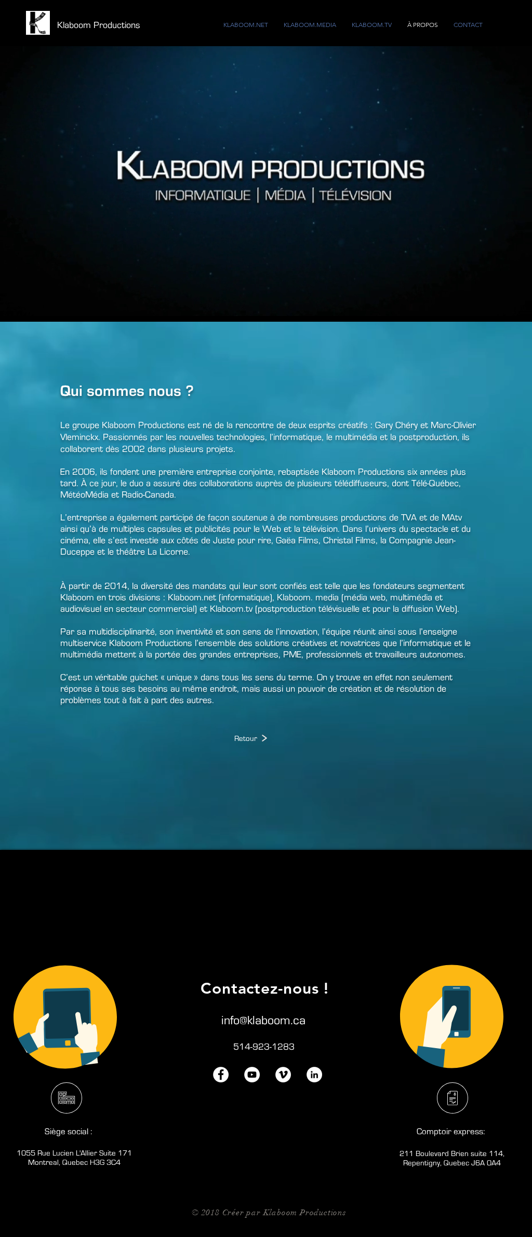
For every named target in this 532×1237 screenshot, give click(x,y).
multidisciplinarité (122, 632)
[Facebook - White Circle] (221, 1074)
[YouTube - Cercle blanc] (252, 1074)
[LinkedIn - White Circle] (314, 1074)
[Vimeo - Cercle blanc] (283, 1074)
